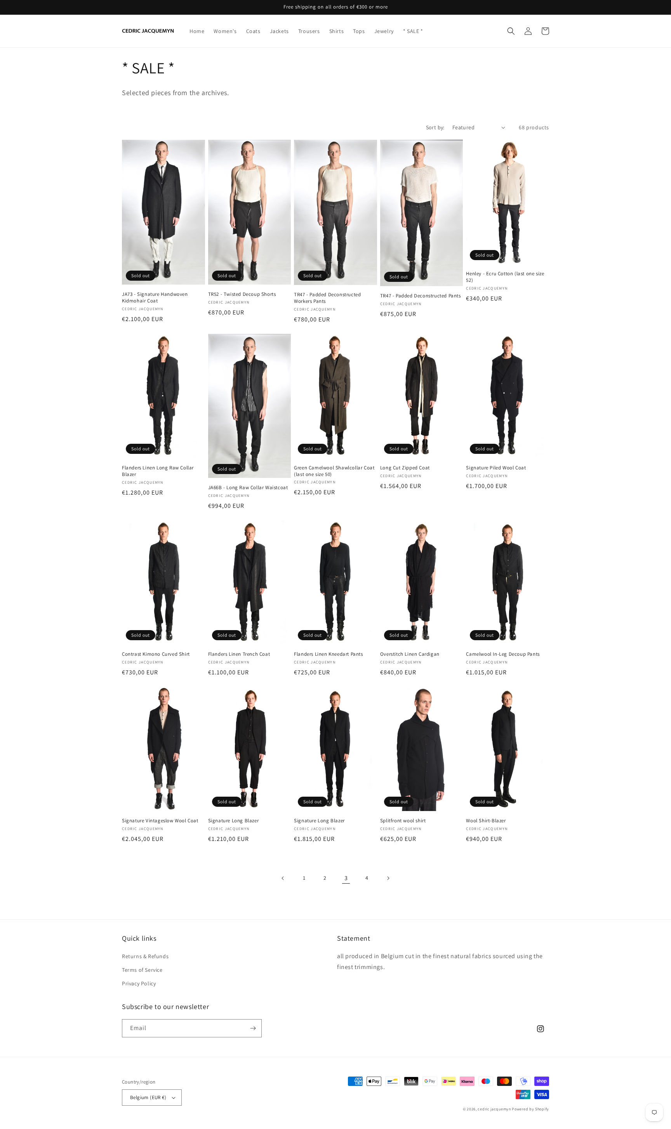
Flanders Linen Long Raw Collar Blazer (158, 471)
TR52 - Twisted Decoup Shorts (242, 294)
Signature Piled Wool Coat (496, 468)
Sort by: (435, 127)
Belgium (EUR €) (148, 1097)
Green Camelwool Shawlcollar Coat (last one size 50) (334, 471)
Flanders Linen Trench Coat (239, 654)
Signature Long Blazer (233, 821)
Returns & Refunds (145, 956)
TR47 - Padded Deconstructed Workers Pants (327, 298)
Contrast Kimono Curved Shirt (156, 654)
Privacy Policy (139, 983)
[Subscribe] (252, 1028)
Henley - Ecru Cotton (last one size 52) (505, 277)
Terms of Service (142, 969)
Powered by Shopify (530, 1109)
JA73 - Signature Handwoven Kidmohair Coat (155, 297)
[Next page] (387, 878)
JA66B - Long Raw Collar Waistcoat (248, 488)
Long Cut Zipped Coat (405, 468)
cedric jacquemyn (494, 1109)
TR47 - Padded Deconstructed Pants (420, 296)
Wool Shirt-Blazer (486, 821)
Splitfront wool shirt (403, 821)
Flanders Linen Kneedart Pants (328, 654)
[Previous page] (283, 878)
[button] (511, 31)
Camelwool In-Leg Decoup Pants (502, 654)
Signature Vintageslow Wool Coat (160, 821)
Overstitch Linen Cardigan (410, 654)
